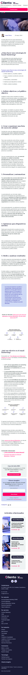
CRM (2, 614)
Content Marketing (5, 612)
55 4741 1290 (4, 591)
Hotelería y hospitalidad (7, 637)
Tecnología (4, 633)
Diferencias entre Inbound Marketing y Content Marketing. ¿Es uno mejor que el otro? (14, 316)
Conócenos (3, 7)
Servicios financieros (6, 642)
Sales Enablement (5, 607)
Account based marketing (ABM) (9, 599)
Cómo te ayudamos (5, 5)
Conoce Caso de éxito (14, 474)
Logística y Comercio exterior (8, 639)
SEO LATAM (4, 623)
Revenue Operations (6, 605)
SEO (2, 621)
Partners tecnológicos (6, 659)
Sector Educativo (5, 641)
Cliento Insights (6, 662)
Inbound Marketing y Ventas (8, 603)
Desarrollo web (5, 616)
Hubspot (25, 5)
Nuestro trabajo (17, 5)
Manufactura (4, 631)
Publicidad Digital (5, 620)
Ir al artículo (14, 529)
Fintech (3, 629)
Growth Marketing (5, 601)
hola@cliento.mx (5, 593)
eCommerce (4, 618)
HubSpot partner (5, 657)
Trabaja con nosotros (6, 650)
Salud (2, 635)
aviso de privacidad (17, 499)
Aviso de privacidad (5, 671)
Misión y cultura (5, 648)
